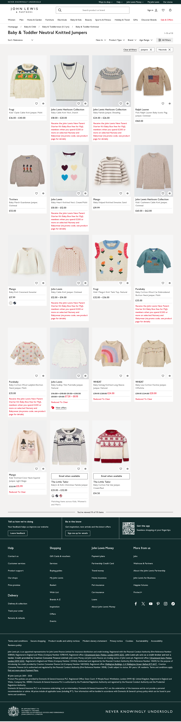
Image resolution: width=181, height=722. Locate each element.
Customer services (16, 563)
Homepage (13, 26)
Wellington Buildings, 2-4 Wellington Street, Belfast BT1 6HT (131, 664)
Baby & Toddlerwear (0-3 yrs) (55, 26)
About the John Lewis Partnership (149, 570)
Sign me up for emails (78, 533)
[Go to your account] (156, 10)
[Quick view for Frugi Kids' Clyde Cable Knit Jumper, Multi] (43, 103)
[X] (143, 604)
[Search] (59, 10)
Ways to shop (104, 2)
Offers (53, 614)
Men (21, 19)
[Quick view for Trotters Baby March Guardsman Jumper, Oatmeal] (43, 193)
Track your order (15, 610)
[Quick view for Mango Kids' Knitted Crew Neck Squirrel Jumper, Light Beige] (43, 469)
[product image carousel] (27, 81)
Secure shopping (38, 641)
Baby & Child (30, 26)
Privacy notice (116, 641)
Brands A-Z (55, 599)
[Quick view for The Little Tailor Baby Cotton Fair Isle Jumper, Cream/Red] (127, 469)
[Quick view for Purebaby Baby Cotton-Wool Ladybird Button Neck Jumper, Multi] (43, 376)
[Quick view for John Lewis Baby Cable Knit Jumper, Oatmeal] (85, 283)
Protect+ (137, 592)
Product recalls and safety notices (64, 641)
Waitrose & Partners (143, 563)
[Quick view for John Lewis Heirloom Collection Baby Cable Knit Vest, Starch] (85, 103)
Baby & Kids (76, 19)
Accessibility (156, 641)
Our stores (168, 2)
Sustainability (142, 641)
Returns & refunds (16, 618)
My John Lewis (153, 2)
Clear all (130, 49)
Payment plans (98, 556)
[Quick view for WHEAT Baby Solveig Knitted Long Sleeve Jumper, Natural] (127, 376)
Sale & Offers (167, 19)
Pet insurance (98, 585)
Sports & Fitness (103, 19)
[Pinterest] (158, 604)
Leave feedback (17, 533)
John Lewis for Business (144, 577)
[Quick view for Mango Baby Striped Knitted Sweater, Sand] (127, 193)
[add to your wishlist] (36, 103)
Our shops (13, 577)
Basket (53, 585)
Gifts (135, 19)
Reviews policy (14, 645)
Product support (15, 570)
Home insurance (99, 577)
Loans (94, 599)
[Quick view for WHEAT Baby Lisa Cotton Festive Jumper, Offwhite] (169, 376)
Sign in (150, 10)
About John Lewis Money (103, 606)
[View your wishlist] (162, 10)
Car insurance (98, 592)
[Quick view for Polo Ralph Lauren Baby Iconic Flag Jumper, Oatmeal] (169, 103)
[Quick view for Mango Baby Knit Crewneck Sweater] (43, 283)
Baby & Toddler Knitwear (87, 26)
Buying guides (56, 570)
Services (53, 563)
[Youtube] (150, 604)
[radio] (10, 303)
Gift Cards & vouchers (60, 556)
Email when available (65, 477)
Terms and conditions (18, 641)
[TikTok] (173, 604)
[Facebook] (135, 604)
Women (11, 19)
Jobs (135, 556)
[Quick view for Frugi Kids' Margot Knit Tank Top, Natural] (127, 283)
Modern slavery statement (95, 641)
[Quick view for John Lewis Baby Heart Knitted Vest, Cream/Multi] (85, 193)
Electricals (62, 19)
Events (53, 621)
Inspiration (55, 606)
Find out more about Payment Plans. (23, 670)
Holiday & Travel (122, 19)
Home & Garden (34, 19)
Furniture (49, 19)
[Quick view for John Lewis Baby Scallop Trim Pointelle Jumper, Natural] (85, 376)
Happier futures (140, 585)
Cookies (129, 641)
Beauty (88, 19)
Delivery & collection (17, 603)
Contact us (13, 556)
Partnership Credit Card (103, 563)
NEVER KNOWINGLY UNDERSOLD (24, 2)
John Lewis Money (134, 2)
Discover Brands (149, 19)
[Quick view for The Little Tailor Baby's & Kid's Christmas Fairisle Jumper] (85, 469)
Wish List (54, 592)
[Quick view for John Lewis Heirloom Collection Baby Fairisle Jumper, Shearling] (127, 103)
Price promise (14, 585)
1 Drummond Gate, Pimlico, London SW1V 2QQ (104, 655)
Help (118, 2)
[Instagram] (165, 604)
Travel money (98, 570)
